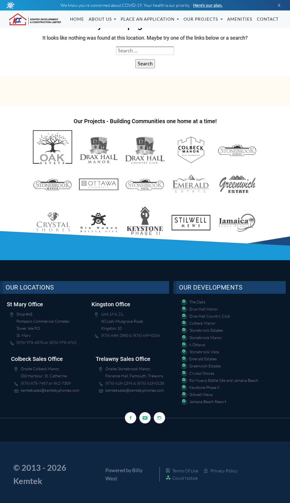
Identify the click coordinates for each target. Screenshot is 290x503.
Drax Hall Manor (203, 309)
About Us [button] (101, 19)
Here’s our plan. (208, 5)
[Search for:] (145, 52)
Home (77, 19)
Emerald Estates (203, 358)
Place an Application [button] (148, 19)
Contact (268, 19)
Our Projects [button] (201, 19)
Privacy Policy (224, 471)
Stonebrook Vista (204, 351)
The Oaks (197, 301)
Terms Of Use (185, 471)
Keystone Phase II (204, 387)
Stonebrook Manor (205, 337)
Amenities (239, 19)
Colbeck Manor (202, 323)
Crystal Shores (201, 373)
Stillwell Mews (201, 394)
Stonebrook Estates (206, 330)
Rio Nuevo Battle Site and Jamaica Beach (223, 380)
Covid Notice (185, 478)
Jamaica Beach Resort (207, 401)
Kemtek (27, 481)
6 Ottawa (197, 344)
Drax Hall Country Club (209, 316)
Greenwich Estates (205, 365)
